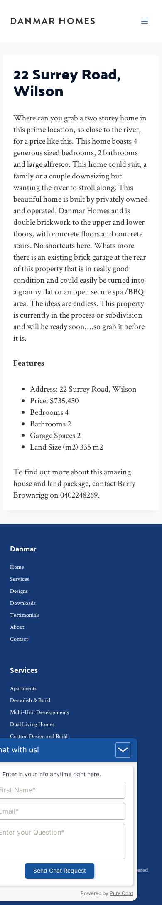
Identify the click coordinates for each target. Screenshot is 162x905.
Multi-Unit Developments (39, 712)
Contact (19, 639)
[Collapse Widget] (122, 750)
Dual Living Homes (32, 724)
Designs (19, 591)
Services (19, 578)
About (17, 627)
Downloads (23, 603)
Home (17, 566)
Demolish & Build (30, 700)
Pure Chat (121, 893)
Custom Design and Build (39, 736)
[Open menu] (144, 20)
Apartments (23, 688)
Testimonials (24, 615)
